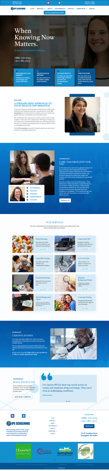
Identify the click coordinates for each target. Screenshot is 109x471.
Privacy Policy (63, 464)
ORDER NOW (81, 9)
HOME (32, 9)
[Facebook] (48, 3)
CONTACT (70, 9)
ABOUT (50, 9)
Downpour (61, 468)
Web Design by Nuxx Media (85, 464)
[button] (66, 401)
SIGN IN (91, 9)
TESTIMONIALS (60, 9)
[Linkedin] (59, 3)
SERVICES (40, 9)
